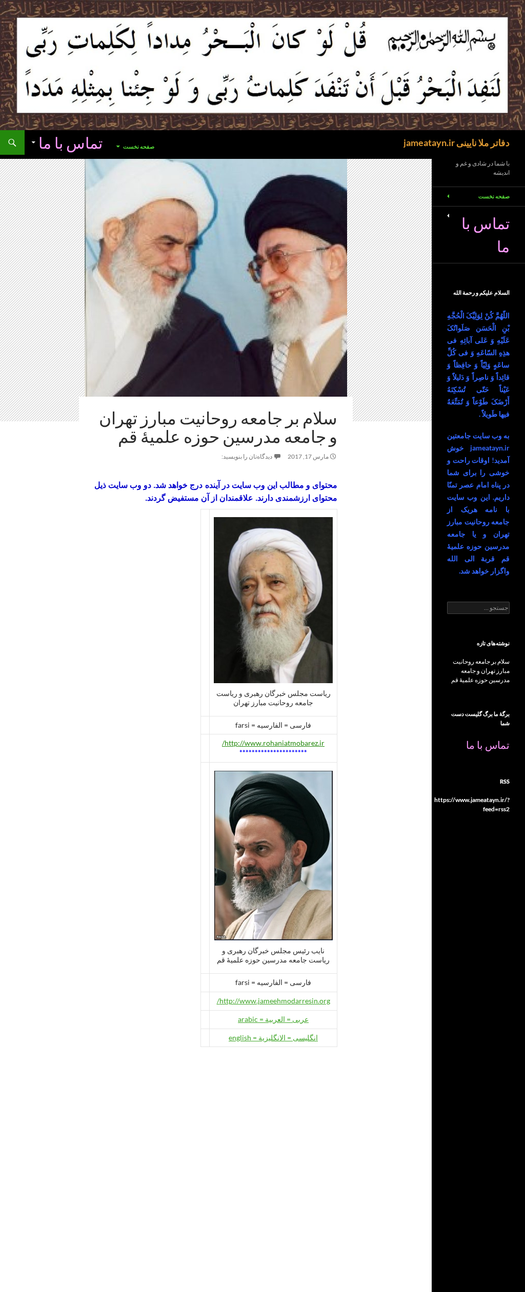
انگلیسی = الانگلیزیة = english (273, 1037)
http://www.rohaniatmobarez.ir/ (273, 743)
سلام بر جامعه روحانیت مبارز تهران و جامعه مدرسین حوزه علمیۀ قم (218, 427)
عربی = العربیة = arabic (273, 1019)
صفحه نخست (138, 146)
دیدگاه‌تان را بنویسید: (246, 456)
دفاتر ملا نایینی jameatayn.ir (456, 142)
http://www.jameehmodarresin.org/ (273, 1000)
